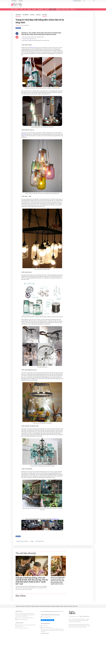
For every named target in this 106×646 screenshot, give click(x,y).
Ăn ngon (58, 9)
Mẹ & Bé (29, 9)
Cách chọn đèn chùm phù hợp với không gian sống (33, 36)
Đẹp (25, 9)
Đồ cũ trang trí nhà (40, 541)
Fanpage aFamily (77, 0)
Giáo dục (34, 9)
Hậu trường (40, 9)
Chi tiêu (32, 14)
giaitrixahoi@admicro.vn (47, 627)
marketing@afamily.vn (46, 617)
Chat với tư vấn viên (48, 620)
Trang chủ (18, 606)
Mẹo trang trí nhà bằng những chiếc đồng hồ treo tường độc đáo (35, 40)
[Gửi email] (17, 37)
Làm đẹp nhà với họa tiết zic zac (29, 38)
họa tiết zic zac (55, 519)
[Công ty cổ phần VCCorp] (72, 612)
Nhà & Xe (38, 14)
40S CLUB (73, 9)
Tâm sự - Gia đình (65, 9)
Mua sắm (44, 14)
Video (74, 606)
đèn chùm (32, 47)
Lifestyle (16, 9)
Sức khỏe (46, 9)
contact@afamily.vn (23, 619)
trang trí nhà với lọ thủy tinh (22, 541)
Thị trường (25, 14)
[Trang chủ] (12, 9)
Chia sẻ (18, 28)
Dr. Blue (21, 0)
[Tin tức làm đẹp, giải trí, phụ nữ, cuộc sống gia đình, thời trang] (16, 5)
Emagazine (14, 0)
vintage (32, 541)
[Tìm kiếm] (94, 1)
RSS (76, 606)
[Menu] (76, 9)
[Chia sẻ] (17, 33)
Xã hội (21, 9)
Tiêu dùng (52, 9)
